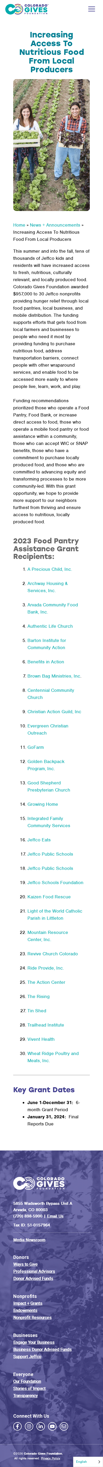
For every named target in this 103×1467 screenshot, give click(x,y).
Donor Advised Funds (33, 1278)
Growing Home (42, 804)
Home (19, 225)
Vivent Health (41, 1039)
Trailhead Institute (45, 1025)
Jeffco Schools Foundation (55, 882)
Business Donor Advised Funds (42, 1349)
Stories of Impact (29, 1388)
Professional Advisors (34, 1271)
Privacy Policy (50, 1458)
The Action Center (46, 982)
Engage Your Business (33, 1342)
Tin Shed (36, 1011)
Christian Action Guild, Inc (54, 712)
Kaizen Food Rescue (49, 897)
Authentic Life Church (50, 626)
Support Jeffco (27, 1356)
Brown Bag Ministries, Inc (53, 676)
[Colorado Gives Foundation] (27, 9)
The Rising (38, 996)
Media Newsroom (29, 1239)
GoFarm (35, 747)
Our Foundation (27, 1381)
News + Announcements (55, 225)
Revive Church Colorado (52, 954)
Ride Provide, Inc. (45, 968)
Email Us (55, 1216)
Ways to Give (25, 1264)
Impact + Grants (27, 1303)
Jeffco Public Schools (50, 854)
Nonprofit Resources (32, 1317)
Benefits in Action (45, 662)
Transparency (25, 1395)
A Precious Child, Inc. (49, 569)
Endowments (25, 1310)
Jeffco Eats (39, 840)
